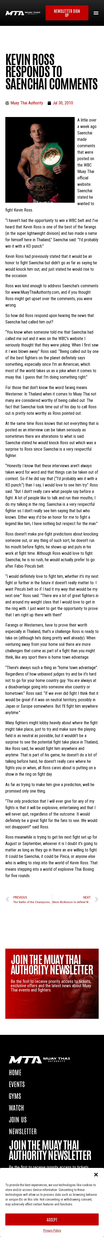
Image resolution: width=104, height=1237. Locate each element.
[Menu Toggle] (96, 13)
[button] (96, 1174)
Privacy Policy (52, 1230)
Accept (52, 1219)
